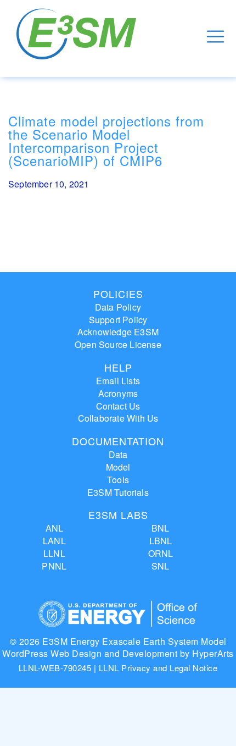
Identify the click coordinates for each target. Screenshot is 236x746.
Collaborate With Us (118, 418)
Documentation (118, 441)
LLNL (54, 553)
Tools (118, 479)
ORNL (160, 553)
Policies (118, 293)
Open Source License (118, 344)
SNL (160, 566)
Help (118, 367)
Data (118, 454)
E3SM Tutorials (118, 492)
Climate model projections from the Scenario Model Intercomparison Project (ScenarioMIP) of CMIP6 (106, 140)
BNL (160, 528)
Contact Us (118, 406)
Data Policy (118, 307)
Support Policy (118, 319)
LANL (54, 540)
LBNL (160, 540)
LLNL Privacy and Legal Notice (158, 667)
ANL (55, 528)
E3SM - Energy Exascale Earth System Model (78, 36)
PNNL (54, 566)
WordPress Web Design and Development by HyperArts (118, 653)
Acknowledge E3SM (118, 331)
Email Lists (118, 380)
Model (118, 467)
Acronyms (118, 393)
